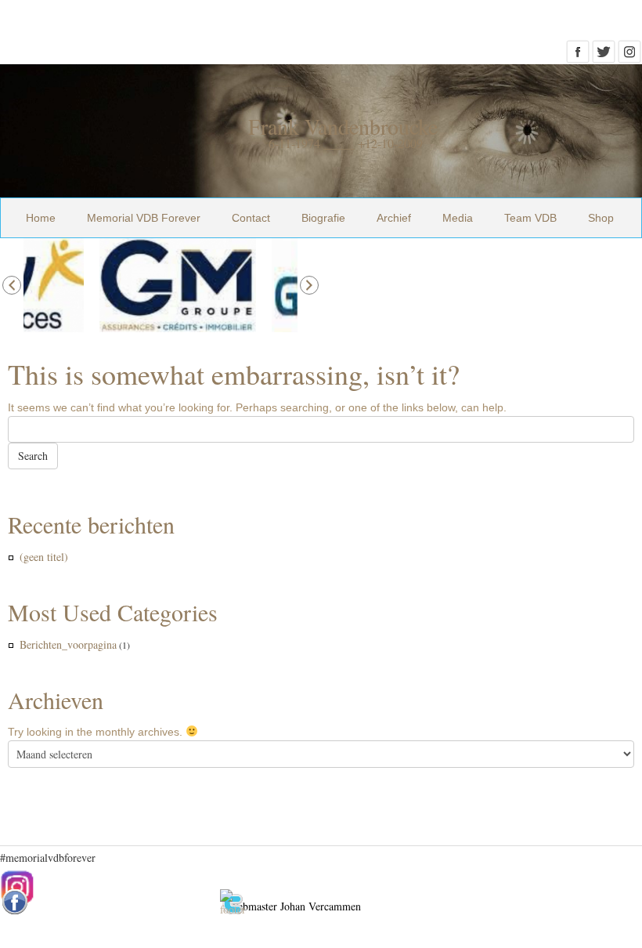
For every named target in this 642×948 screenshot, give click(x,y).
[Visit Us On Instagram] (629, 56)
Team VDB (530, 218)
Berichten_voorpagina (68, 644)
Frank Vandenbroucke (343, 126)
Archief (394, 218)
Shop (601, 218)
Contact (251, 218)
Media (457, 218)
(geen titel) (44, 556)
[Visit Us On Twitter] (603, 56)
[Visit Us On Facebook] (577, 56)
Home (41, 218)
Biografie (323, 218)
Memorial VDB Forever (143, 218)
